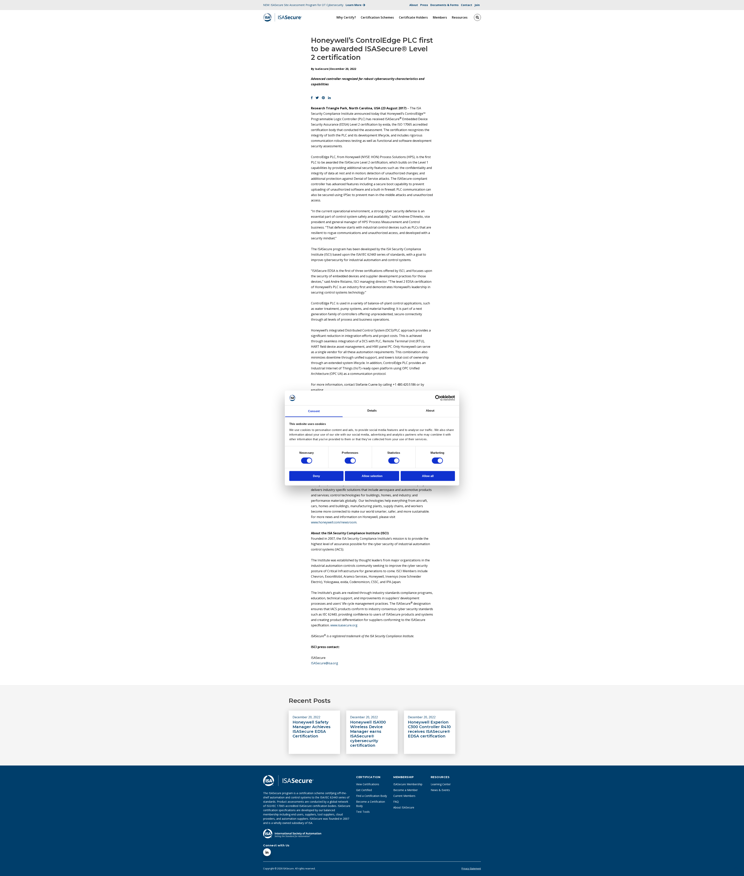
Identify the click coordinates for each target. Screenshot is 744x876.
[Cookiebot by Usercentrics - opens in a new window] (438, 398)
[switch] (346, 459)
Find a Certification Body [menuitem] (371, 796)
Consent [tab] (314, 411)
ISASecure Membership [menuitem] (407, 784)
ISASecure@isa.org (324, 663)
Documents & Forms (444, 5)
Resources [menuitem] (460, 17)
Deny (316, 476)
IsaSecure (322, 69)
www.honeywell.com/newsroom (333, 522)
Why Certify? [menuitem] (346, 17)
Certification (368, 777)
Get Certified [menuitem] (364, 790)
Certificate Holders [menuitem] (413, 17)
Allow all (428, 476)
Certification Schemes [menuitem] (377, 17)
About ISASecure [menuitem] (403, 807)
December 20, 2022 (306, 717)
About (413, 5)
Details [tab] (372, 410)
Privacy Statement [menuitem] (471, 868)
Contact (466, 5)
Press (424, 5)
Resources (440, 777)
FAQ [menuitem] (396, 801)
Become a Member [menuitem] (405, 790)
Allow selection (372, 476)
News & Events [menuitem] (440, 790)
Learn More (354, 5)
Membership (403, 777)
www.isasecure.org (343, 625)
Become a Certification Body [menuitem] (370, 804)
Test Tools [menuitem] (363, 811)
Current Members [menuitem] (404, 796)
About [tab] (430, 410)
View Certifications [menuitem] (367, 784)
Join (477, 5)
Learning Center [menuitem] (441, 784)
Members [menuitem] (440, 17)
